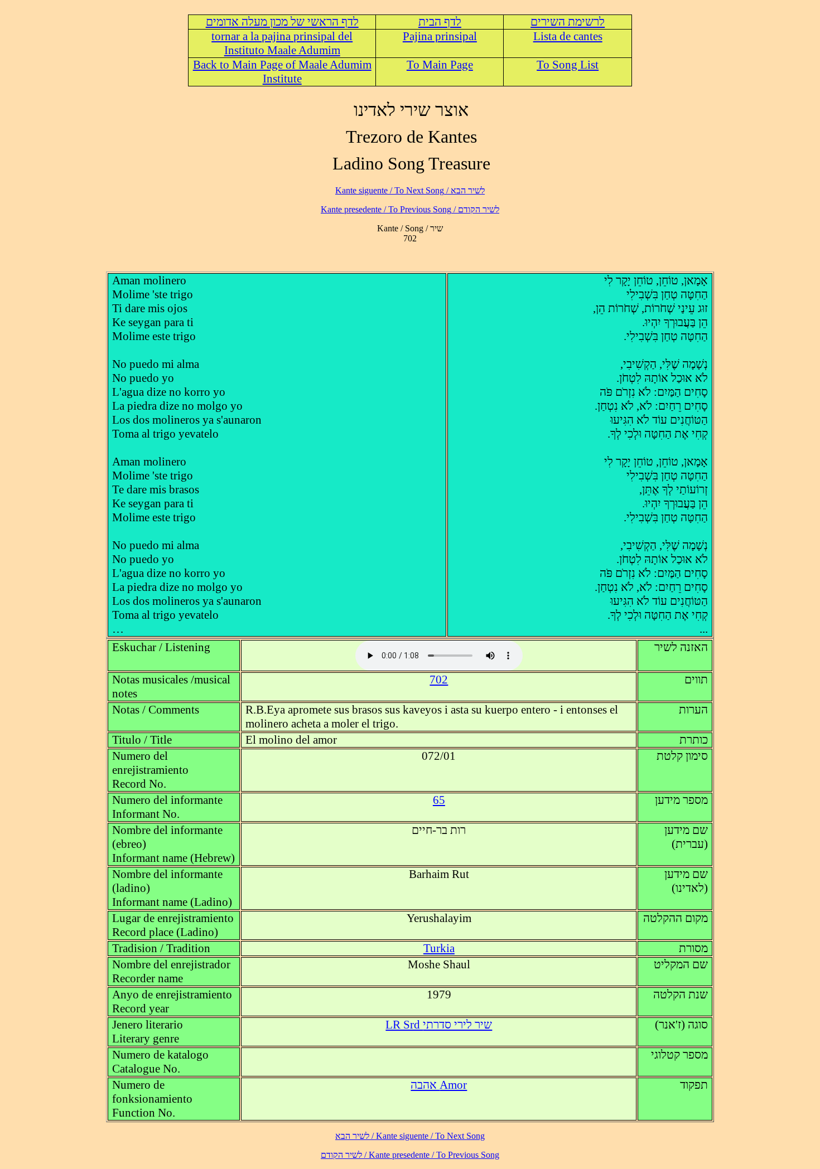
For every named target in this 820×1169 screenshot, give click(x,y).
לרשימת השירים (567, 21)
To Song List (568, 64)
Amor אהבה (439, 1085)
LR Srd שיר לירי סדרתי (438, 1024)
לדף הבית (439, 21)
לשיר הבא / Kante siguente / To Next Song (410, 190)
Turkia (439, 948)
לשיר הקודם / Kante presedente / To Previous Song (410, 209)
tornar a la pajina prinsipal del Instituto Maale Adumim (282, 43)
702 (439, 679)
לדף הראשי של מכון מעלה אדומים (282, 21)
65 (439, 800)
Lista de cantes (567, 36)
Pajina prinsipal (440, 36)
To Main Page (440, 64)
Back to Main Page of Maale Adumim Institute (282, 71)
